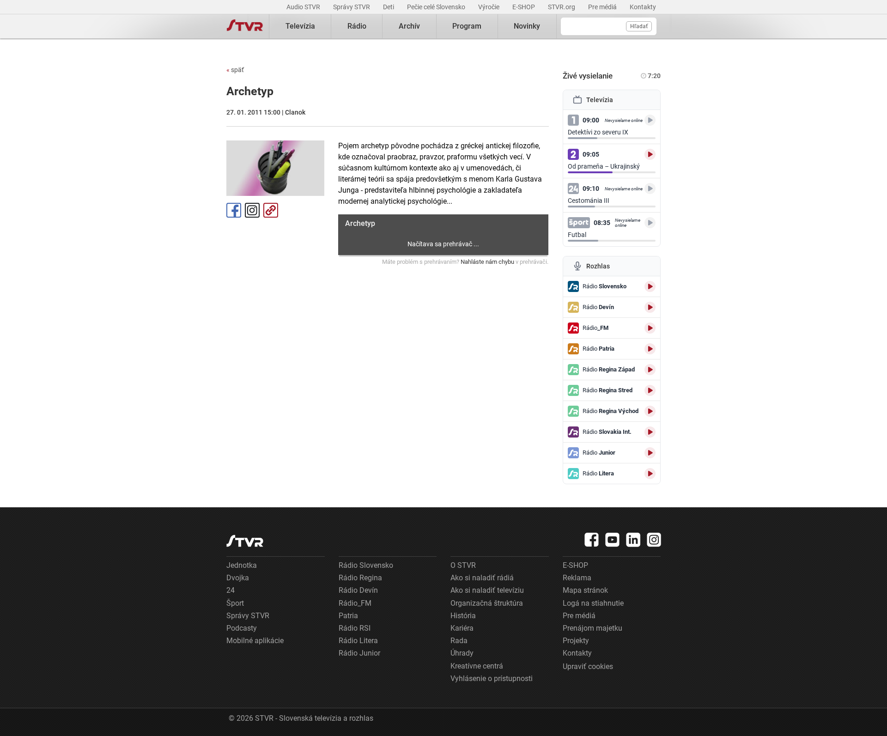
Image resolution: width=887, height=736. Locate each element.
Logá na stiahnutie (593, 603)
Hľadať (639, 26)
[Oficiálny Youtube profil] (612, 539)
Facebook (233, 210)
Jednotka (241, 565)
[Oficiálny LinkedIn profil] (633, 539)
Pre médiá (603, 7)
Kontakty (643, 7)
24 (230, 590)
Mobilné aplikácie (255, 640)
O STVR (463, 565)
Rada (459, 640)
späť (235, 69)
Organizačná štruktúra (486, 603)
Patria (348, 615)
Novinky (527, 26)
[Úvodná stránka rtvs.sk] (244, 26)
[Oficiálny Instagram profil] (654, 539)
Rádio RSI (355, 628)
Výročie (489, 7)
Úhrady (462, 653)
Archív (409, 26)
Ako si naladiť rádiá (482, 577)
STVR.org (562, 7)
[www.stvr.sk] (244, 541)
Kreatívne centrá (476, 666)
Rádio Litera (358, 640)
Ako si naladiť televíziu (487, 590)
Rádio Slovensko (366, 565)
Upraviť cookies (588, 666)
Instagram (252, 210)
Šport (235, 603)
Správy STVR (352, 7)
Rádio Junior (359, 653)
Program (466, 26)
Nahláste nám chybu (487, 261)
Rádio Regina (360, 577)
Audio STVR (304, 7)
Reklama (577, 577)
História (463, 615)
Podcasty (241, 628)
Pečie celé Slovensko (437, 7)
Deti (389, 7)
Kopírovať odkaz (270, 210)
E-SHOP (524, 7)
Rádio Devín (358, 590)
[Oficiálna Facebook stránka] (592, 539)
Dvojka (237, 577)
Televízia (300, 26)
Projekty (576, 640)
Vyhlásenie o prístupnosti (491, 678)
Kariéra (462, 628)
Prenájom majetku (592, 628)
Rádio (356, 26)
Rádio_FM (355, 603)
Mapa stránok (585, 590)
